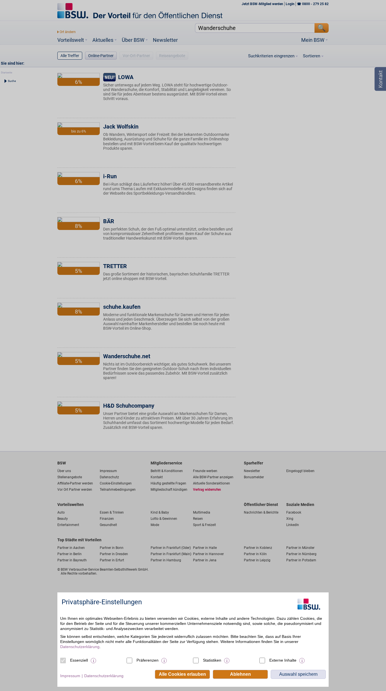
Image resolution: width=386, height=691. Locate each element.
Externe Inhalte (282, 660)
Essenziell (79, 660)
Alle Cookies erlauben (182, 674)
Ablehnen (240, 674)
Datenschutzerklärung (79, 646)
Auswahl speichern (298, 674)
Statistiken (212, 660)
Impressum (70, 675)
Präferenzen (147, 660)
